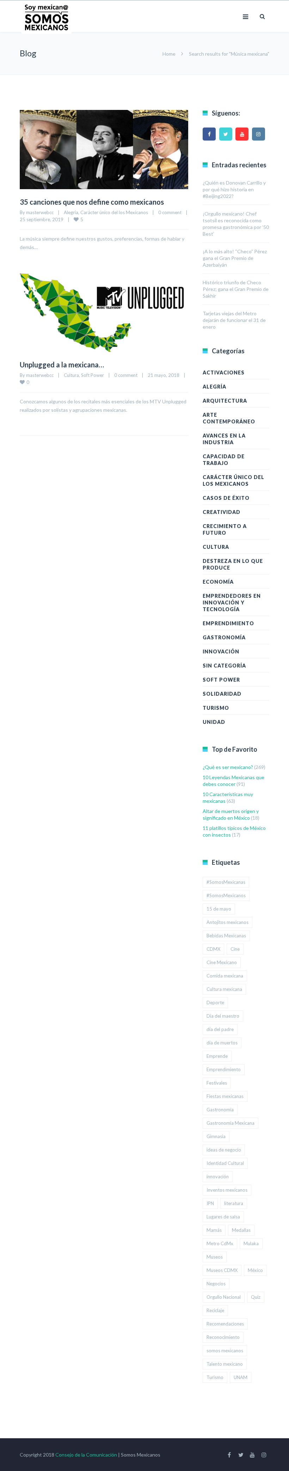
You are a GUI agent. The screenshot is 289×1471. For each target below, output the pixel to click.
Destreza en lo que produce (233, 564)
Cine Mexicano (222, 962)
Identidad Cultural (225, 1163)
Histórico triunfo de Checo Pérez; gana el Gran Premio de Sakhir (236, 289)
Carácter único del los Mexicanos (114, 212)
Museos (215, 1257)
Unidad (214, 722)
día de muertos (222, 1042)
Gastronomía (224, 637)
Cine (235, 949)
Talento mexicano (225, 1364)
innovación (218, 1176)
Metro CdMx (220, 1243)
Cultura (71, 375)
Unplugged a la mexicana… (62, 364)
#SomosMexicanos (226, 895)
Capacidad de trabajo (224, 459)
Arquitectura (225, 401)
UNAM (240, 1377)
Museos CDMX (222, 1270)
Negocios (216, 1283)
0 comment (170, 212)
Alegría (71, 212)
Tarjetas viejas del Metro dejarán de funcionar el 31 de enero (234, 320)
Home (169, 54)
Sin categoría (224, 666)
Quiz (255, 1297)
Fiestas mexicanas (225, 1096)
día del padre (220, 1029)
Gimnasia (216, 1136)
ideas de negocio (224, 1150)
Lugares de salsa (223, 1216)
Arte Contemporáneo (229, 418)
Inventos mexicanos (227, 1190)
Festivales (217, 1083)
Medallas (241, 1230)
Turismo (216, 708)
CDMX (213, 949)
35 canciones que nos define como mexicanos (92, 202)
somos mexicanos (225, 1350)
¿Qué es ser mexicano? (228, 767)
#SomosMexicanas (226, 882)
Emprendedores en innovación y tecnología (232, 602)
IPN (210, 1203)
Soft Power (92, 375)
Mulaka (251, 1243)
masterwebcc (40, 212)
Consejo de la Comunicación (86, 1455)
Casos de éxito (226, 498)
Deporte (215, 1002)
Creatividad (221, 512)
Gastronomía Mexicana (230, 1123)
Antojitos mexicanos (227, 922)
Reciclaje (215, 1310)
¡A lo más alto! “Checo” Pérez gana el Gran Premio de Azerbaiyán (235, 258)
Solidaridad (222, 694)
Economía (218, 582)
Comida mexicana (225, 976)
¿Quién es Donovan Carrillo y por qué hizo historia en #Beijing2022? (234, 189)
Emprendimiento (228, 623)
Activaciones (224, 372)
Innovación (221, 651)
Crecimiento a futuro (225, 529)
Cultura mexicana (224, 989)
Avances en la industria (224, 439)
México (255, 1270)
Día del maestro (223, 1016)
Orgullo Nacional (224, 1297)
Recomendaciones (225, 1324)
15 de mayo (219, 909)
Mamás (214, 1230)
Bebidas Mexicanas (226, 935)
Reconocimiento (223, 1337)
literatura (233, 1203)
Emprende (217, 1056)
